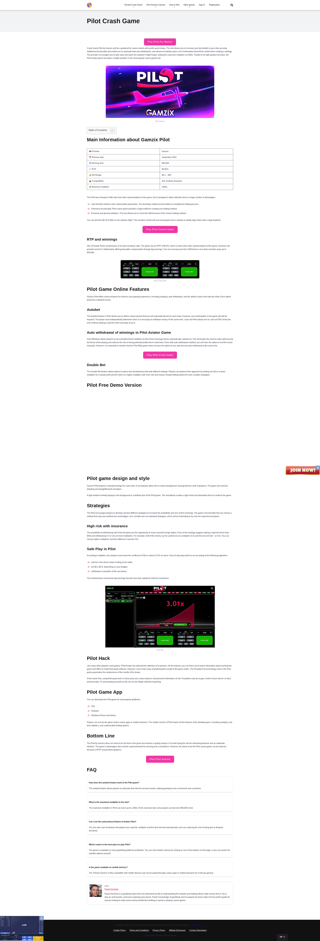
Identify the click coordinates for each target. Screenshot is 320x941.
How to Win (174, 5)
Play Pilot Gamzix (160, 759)
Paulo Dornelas (111, 889)
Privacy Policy (159, 930)
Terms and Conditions (139, 930)
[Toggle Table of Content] (111, 130)
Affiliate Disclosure (177, 930)
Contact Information (198, 930)
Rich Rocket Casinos (155, 5)
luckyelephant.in (197, 925)
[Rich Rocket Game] (89, 4)
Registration (214, 5)
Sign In (202, 5)
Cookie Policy (119, 930)
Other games (189, 5)
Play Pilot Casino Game (160, 229)
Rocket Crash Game (133, 5)
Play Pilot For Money (160, 42)
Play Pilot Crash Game (160, 355)
